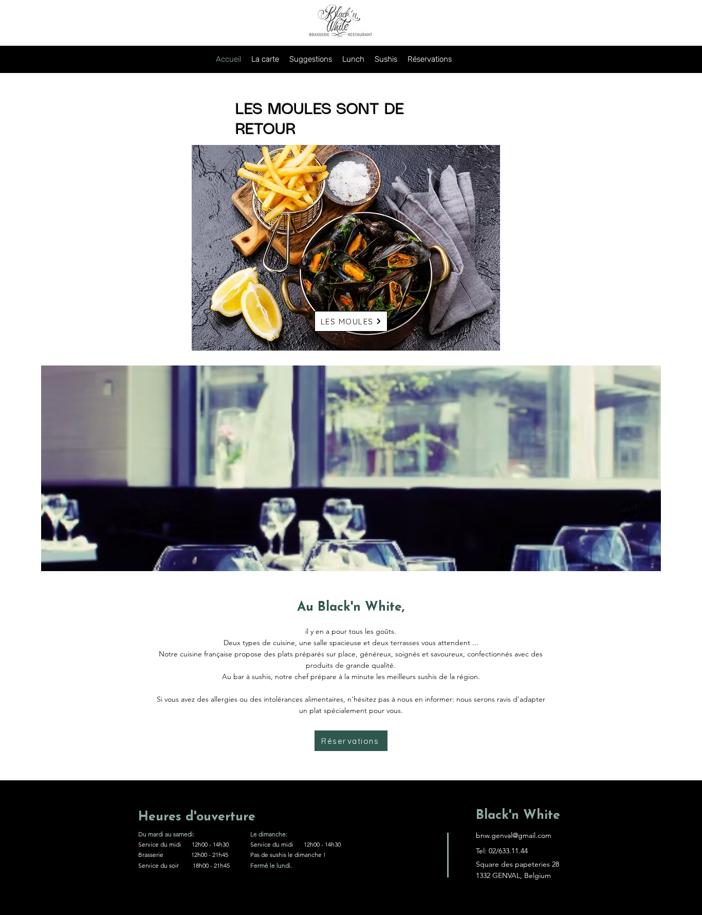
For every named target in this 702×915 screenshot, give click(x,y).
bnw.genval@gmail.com (513, 835)
